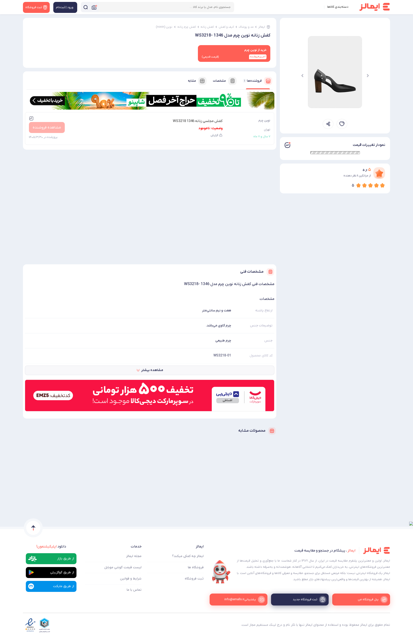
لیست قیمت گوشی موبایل (122, 567)
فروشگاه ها (196, 567)
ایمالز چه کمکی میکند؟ (188, 556)
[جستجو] (85, 7)
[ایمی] (221, 572)
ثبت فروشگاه (194, 578)
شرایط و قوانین (130, 578)
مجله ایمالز (133, 556)
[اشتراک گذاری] (328, 124)
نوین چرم (264, 120)
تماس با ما (134, 590)
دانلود (51, 546)
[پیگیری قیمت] (342, 124)
